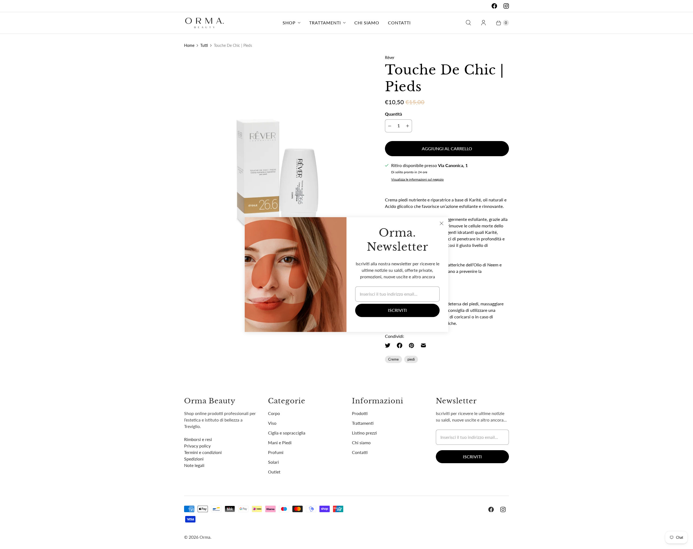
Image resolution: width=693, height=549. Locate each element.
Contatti (399, 22)
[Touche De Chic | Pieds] (277, 148)
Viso (272, 423)
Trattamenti (325, 22)
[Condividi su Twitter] (389, 345)
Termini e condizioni (203, 452)
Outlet (274, 471)
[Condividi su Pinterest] (411, 345)
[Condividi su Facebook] (400, 345)
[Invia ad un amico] (423, 345)
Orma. (205, 537)
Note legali (194, 465)
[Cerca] (468, 22)
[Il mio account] (483, 22)
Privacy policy (197, 445)
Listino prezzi (364, 432)
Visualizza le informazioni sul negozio (417, 179)
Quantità (393, 113)
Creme (393, 359)
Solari (273, 462)
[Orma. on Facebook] (494, 6)
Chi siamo (366, 22)
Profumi (275, 452)
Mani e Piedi (280, 442)
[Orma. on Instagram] (506, 6)
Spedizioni (194, 458)
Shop (289, 22)
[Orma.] (204, 23)
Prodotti (360, 413)
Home (189, 45)
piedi (411, 359)
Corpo (274, 413)
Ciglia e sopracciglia (286, 432)
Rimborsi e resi (198, 439)
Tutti (204, 45)
